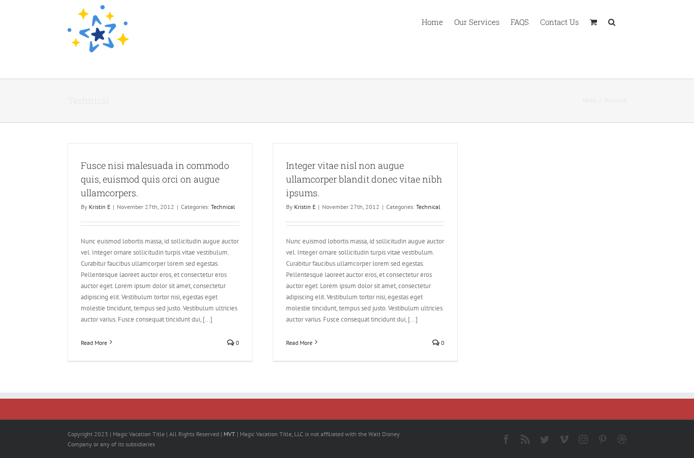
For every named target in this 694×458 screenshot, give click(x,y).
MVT (229, 434)
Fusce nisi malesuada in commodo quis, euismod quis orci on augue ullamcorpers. (155, 179)
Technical (223, 206)
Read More (94, 342)
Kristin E (99, 206)
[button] (611, 21)
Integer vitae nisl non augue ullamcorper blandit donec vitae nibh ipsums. (364, 179)
